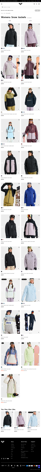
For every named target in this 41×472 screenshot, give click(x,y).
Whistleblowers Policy (24, 457)
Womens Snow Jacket (24, 209)
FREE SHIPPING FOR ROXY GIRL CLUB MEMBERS (9, 0)
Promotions (22, 447)
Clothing (12, 444)
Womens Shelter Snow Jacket (5, 368)
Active (12, 451)
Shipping (32, 447)
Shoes (12, 449)
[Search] (2, 7)
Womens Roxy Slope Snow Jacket (6, 400)
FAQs (32, 449)
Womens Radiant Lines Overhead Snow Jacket (28, 368)
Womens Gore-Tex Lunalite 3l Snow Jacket (28, 241)
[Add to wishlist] (19, 24)
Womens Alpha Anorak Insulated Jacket (7, 145)
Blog (21, 449)
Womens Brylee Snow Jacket (5, 50)
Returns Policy (33, 445)
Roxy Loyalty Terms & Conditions (24, 452)
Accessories (13, 447)
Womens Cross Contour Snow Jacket (27, 273)
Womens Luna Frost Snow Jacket (26, 82)
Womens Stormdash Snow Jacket (26, 145)
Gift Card (22, 445)
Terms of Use (23, 455)
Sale (11, 458)
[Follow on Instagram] (3, 458)
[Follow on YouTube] (8, 458)
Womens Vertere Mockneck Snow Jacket (7, 273)
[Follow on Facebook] (1, 458)
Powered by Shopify (37, 469)
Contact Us (33, 444)
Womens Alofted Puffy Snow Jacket (26, 177)
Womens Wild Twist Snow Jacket (6, 82)
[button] (1, 4)
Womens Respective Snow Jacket (6, 177)
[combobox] (21, 7)
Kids (11, 456)
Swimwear (12, 445)
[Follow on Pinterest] (6, 458)
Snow (12, 454)
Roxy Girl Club (23, 444)
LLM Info (32, 451)
